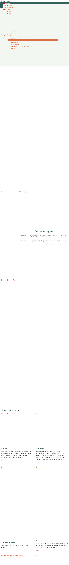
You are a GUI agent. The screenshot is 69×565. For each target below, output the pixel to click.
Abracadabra (40, 448)
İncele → (3, 460)
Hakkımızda (15, 34)
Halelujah (4, 448)
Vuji (37, 540)
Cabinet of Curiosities (8, 542)
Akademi (14, 38)
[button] (33, 40)
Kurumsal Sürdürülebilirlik (19, 36)
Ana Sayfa (14, 32)
